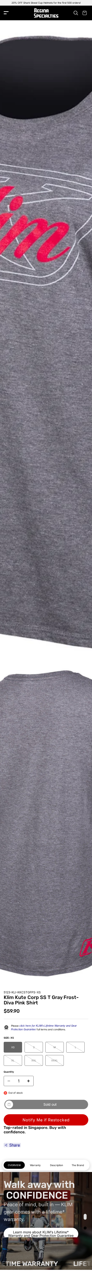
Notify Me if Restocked (46, 1119)
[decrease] (9, 1081)
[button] (85, 1217)
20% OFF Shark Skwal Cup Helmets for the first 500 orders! (46, 2)
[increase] (28, 1081)
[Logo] (46, 13)
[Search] (75, 13)
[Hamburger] (6, 13)
